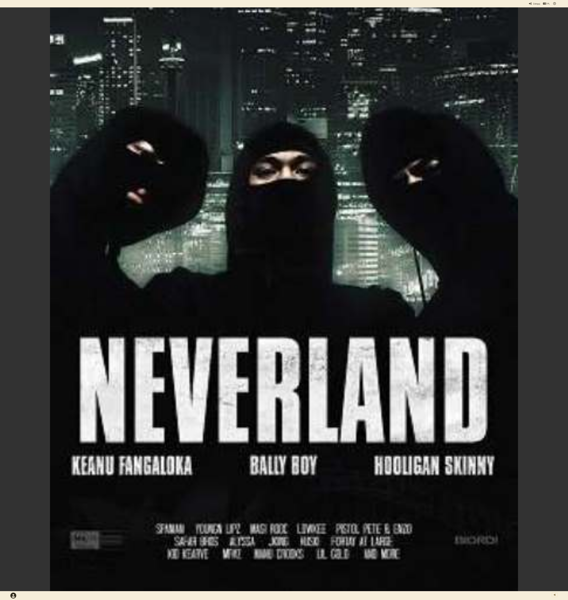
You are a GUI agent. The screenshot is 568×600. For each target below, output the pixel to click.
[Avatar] (13, 596)
